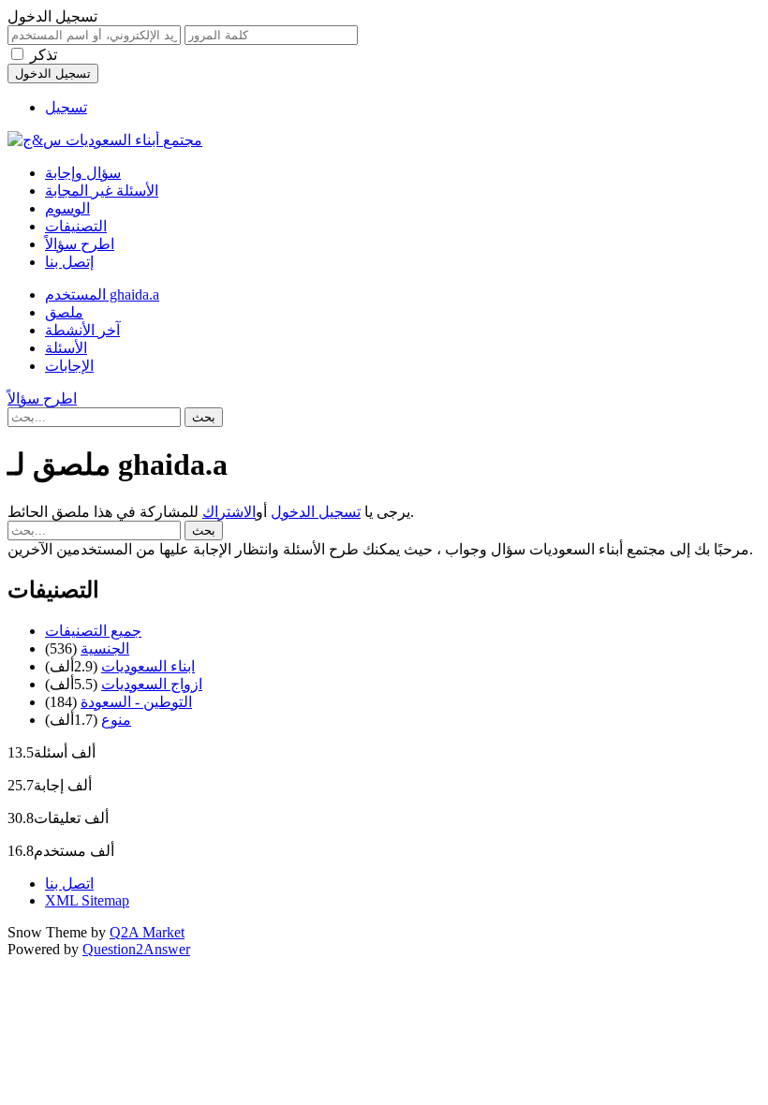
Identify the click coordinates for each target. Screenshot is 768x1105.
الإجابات (69, 366)
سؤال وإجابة (83, 173)
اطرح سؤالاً (79, 244)
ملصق (64, 312)
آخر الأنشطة (82, 330)
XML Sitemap (87, 900)
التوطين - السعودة (136, 702)
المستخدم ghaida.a (102, 294)
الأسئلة (66, 348)
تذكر (43, 55)
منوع (116, 720)
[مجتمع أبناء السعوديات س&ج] (104, 140)
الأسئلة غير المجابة (101, 191)
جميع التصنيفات (93, 631)
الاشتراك (229, 512)
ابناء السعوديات (148, 666)
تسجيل (66, 107)
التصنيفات (76, 226)
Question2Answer (136, 949)
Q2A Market (147, 932)
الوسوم (67, 208)
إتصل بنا (69, 262)
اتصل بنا (69, 883)
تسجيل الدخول (316, 512)
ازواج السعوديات (151, 684)
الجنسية (105, 648)
